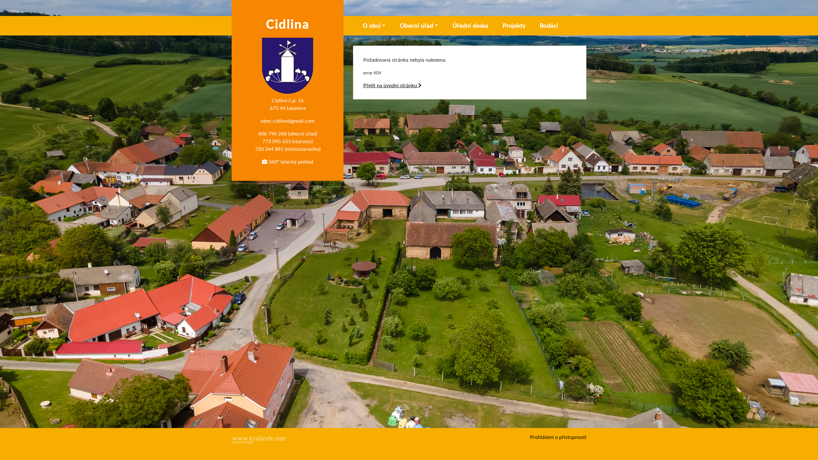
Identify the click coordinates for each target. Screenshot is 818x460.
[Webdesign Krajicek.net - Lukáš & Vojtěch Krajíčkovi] (259, 440)
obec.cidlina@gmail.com (287, 120)
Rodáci (549, 25)
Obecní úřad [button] (416, 25)
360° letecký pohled (290, 161)
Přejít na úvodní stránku (390, 85)
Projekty (514, 25)
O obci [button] (372, 25)
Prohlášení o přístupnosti (558, 437)
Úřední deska (470, 25)
